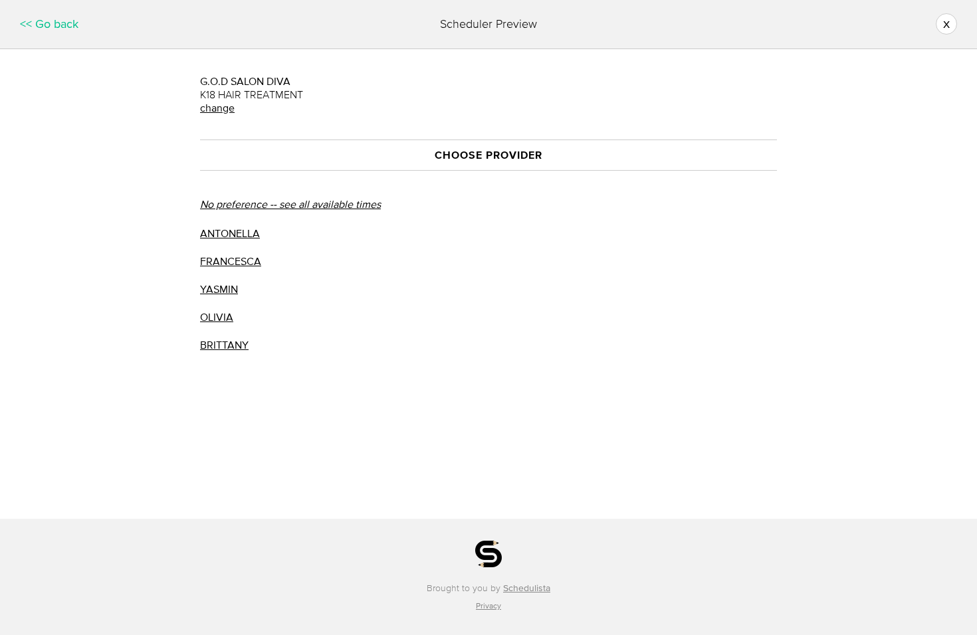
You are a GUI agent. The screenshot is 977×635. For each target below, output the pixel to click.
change (217, 108)
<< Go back (49, 24)
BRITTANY (224, 345)
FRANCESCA (230, 261)
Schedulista (526, 588)
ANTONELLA (230, 233)
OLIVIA (216, 317)
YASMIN (219, 289)
